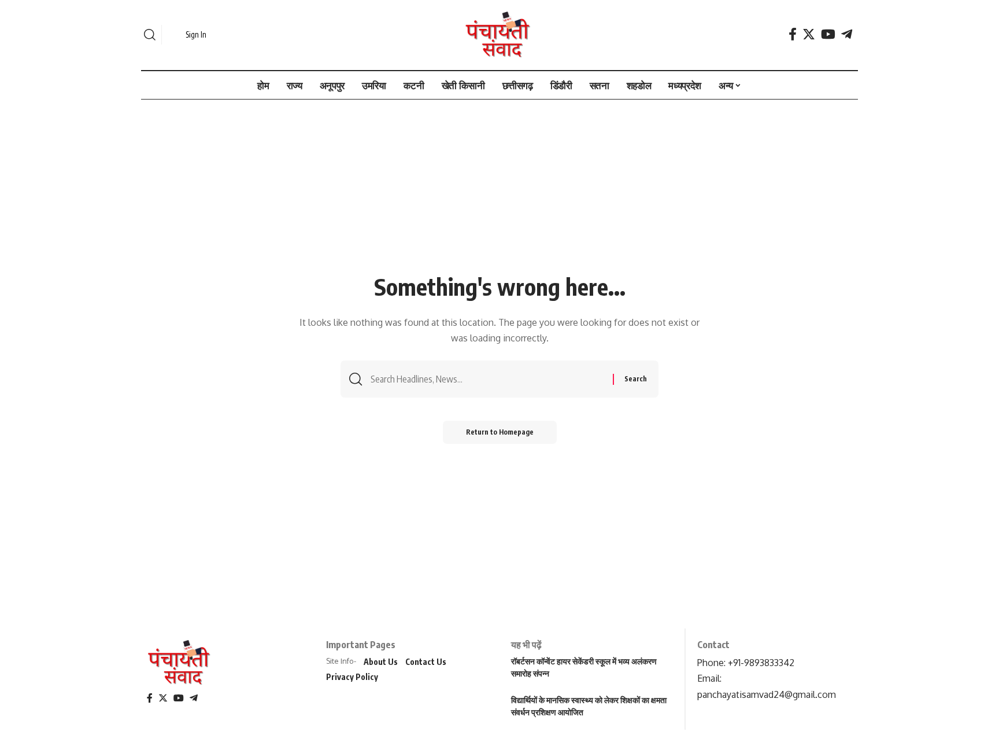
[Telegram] (846, 34)
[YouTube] (828, 34)
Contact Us (425, 662)
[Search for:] (487, 379)
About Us (381, 662)
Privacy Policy (352, 677)
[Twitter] (809, 34)
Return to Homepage (500, 432)
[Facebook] (793, 34)
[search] (150, 35)
